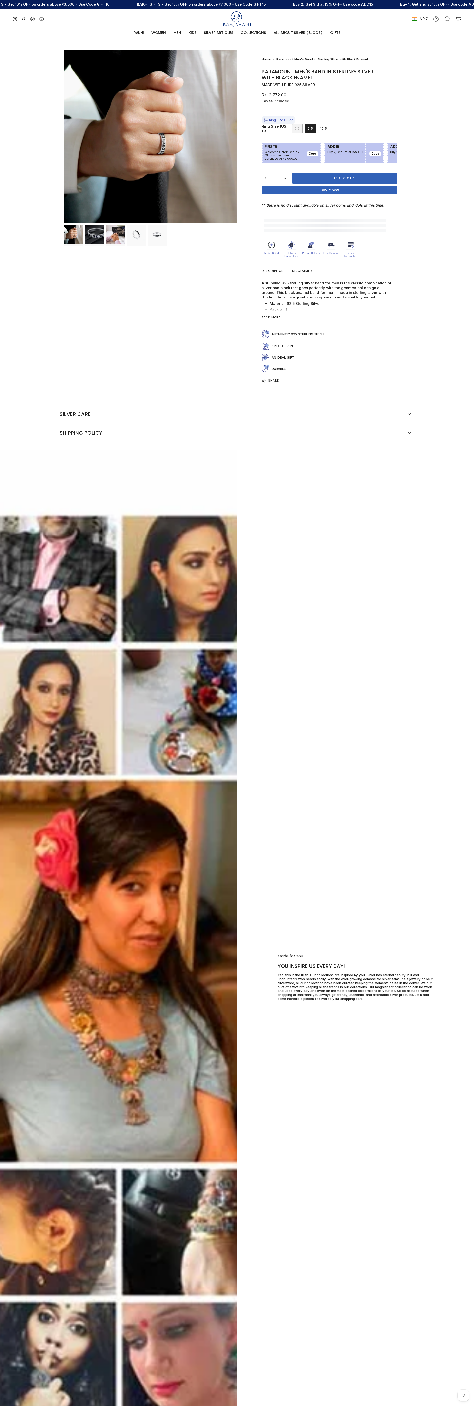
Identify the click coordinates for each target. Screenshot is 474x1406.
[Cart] (458, 19)
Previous (64, 136)
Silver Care (75, 414)
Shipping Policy (81, 432)
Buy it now (329, 190)
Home (266, 59)
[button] (159, 33)
